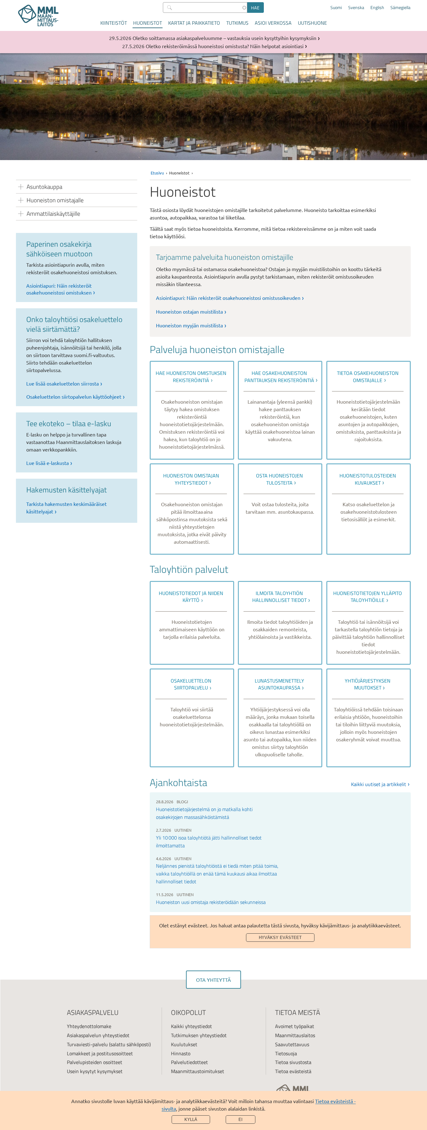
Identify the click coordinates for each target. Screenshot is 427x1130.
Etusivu (157, 172)
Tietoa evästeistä (293, 1071)
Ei (241, 1119)
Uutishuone (312, 23)
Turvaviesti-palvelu (87, 1044)
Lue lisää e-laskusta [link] (47, 463)
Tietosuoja (286, 1053)
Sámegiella (400, 7)
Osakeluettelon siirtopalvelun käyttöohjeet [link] (73, 396)
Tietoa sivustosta (293, 1062)
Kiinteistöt (113, 23)
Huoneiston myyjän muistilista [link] (189, 325)
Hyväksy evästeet (280, 937)
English (377, 7)
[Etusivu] (38, 15)
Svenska (356, 7)
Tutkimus (237, 23)
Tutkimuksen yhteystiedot (199, 1035)
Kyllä (190, 1119)
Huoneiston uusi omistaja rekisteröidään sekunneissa (211, 902)
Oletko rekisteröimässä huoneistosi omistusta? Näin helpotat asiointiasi (225, 46)
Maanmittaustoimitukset (197, 1071)
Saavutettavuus (292, 1044)
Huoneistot (147, 23)
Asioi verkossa (273, 23)
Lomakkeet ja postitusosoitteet (100, 1053)
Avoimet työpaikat (294, 1026)
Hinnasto (180, 1053)
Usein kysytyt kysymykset (95, 1071)
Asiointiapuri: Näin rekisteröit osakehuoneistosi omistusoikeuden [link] (228, 298)
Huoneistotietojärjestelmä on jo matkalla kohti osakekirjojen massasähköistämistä (204, 813)
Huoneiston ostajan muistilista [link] (189, 311)
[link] (192, 410)
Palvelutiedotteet (189, 1062)
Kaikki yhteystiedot (191, 1026)
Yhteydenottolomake (89, 1026)
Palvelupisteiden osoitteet (94, 1062)
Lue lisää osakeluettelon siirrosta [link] (62, 383)
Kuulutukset (184, 1044)
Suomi (336, 7)
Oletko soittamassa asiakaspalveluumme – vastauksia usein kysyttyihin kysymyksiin (224, 38)
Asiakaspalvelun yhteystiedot (98, 1035)
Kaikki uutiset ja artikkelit (378, 784)
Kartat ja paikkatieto (194, 23)
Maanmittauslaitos (295, 1035)
